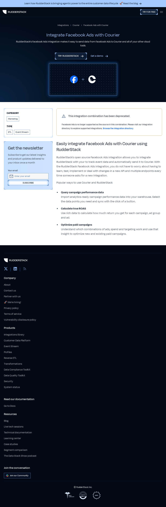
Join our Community (19, 475)
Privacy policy (11, 308)
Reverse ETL (10, 358)
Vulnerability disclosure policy (20, 320)
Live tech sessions (13, 426)
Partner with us (12, 296)
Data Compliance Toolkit (17, 369)
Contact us (10, 290)
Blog (6, 421)
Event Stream (11, 346)
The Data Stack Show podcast (20, 456)
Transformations (13, 364)
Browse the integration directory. (118, 128)
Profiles (8, 352)
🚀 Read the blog (128, 3)
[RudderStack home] (14, 12)
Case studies (11, 444)
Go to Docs (9, 406)
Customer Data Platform (17, 340)
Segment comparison (15, 450)
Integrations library (14, 334)
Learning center (12, 438)
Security (8, 381)
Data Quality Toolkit (14, 375)
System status (12, 387)
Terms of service (12, 314)
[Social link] (6, 269)
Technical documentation (18, 432)
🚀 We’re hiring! (12, 302)
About (7, 285)
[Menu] (161, 12)
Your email (13, 170)
